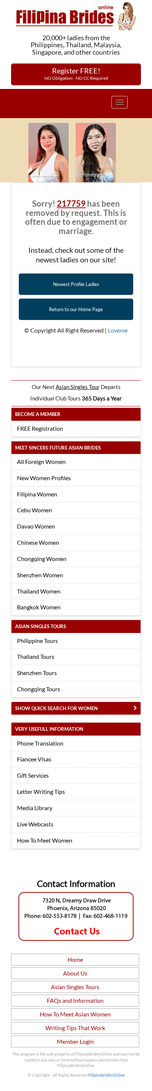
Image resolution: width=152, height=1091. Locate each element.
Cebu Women (34, 509)
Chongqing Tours (38, 688)
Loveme (118, 330)
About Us (75, 973)
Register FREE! (76, 73)
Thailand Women (39, 591)
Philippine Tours (37, 640)
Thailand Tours (35, 656)
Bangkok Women (39, 606)
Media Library (34, 807)
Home (75, 959)
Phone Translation (40, 743)
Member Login (75, 1041)
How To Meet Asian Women (75, 1014)
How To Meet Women (44, 840)
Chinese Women (38, 542)
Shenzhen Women (40, 574)
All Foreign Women (41, 461)
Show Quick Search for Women (56, 708)
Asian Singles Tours (75, 986)
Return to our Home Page (76, 309)
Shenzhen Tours (37, 672)
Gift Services (33, 775)
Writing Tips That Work (75, 1027)
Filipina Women (37, 494)
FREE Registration (40, 428)
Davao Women (36, 526)
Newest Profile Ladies (76, 284)
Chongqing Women (41, 558)
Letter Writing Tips (41, 791)
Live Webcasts (35, 823)
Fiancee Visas (34, 759)
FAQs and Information (75, 1000)
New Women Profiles (44, 477)
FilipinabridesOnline (106, 1075)
